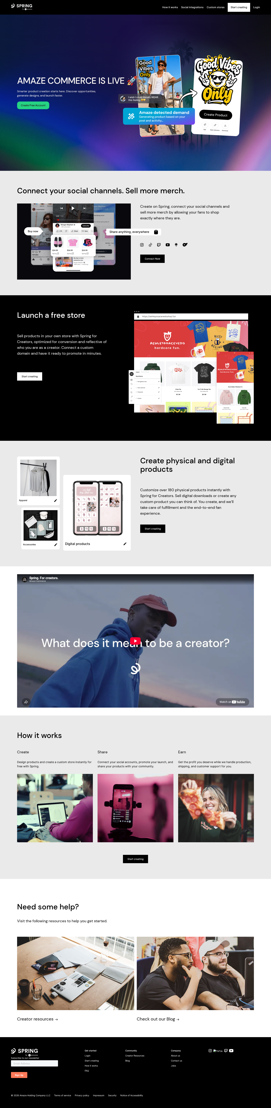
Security (112, 1095)
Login (87, 1055)
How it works (91, 1065)
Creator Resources (134, 1055)
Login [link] (256, 7)
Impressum (98, 1095)
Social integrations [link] (192, 7)
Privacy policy (82, 1095)
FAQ (87, 1070)
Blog (127, 1060)
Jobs (173, 1065)
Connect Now (152, 258)
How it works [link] (170, 7)
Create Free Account (33, 105)
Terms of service (62, 1095)
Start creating (239, 7)
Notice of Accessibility (131, 1095)
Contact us (176, 1060)
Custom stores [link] (216, 7)
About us (175, 1055)
